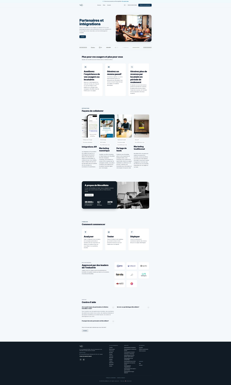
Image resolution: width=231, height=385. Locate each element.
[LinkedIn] (84, 359)
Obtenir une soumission (145, 5)
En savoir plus (125, 1)
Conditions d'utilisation (121, 377)
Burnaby (111, 352)
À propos (141, 347)
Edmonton (111, 362)
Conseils (109, 5)
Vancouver (111, 350)
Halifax (110, 366)
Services (99, 5)
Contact (82, 36)
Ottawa (110, 354)
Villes (104, 5)
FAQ (140, 363)
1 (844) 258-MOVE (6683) (132, 5)
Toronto (111, 347)
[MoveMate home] (82, 5)
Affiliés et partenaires (143, 349)
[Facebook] (80, 359)
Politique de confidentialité (111, 377)
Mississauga (112, 349)
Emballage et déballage (129, 353)
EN (124, 5)
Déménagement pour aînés (130, 361)
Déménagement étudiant (129, 352)
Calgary (110, 360)
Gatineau (111, 355)
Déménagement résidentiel (130, 347)
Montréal (111, 357)
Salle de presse (142, 350)
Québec (111, 359)
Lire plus (85, 330)
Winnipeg (111, 364)
